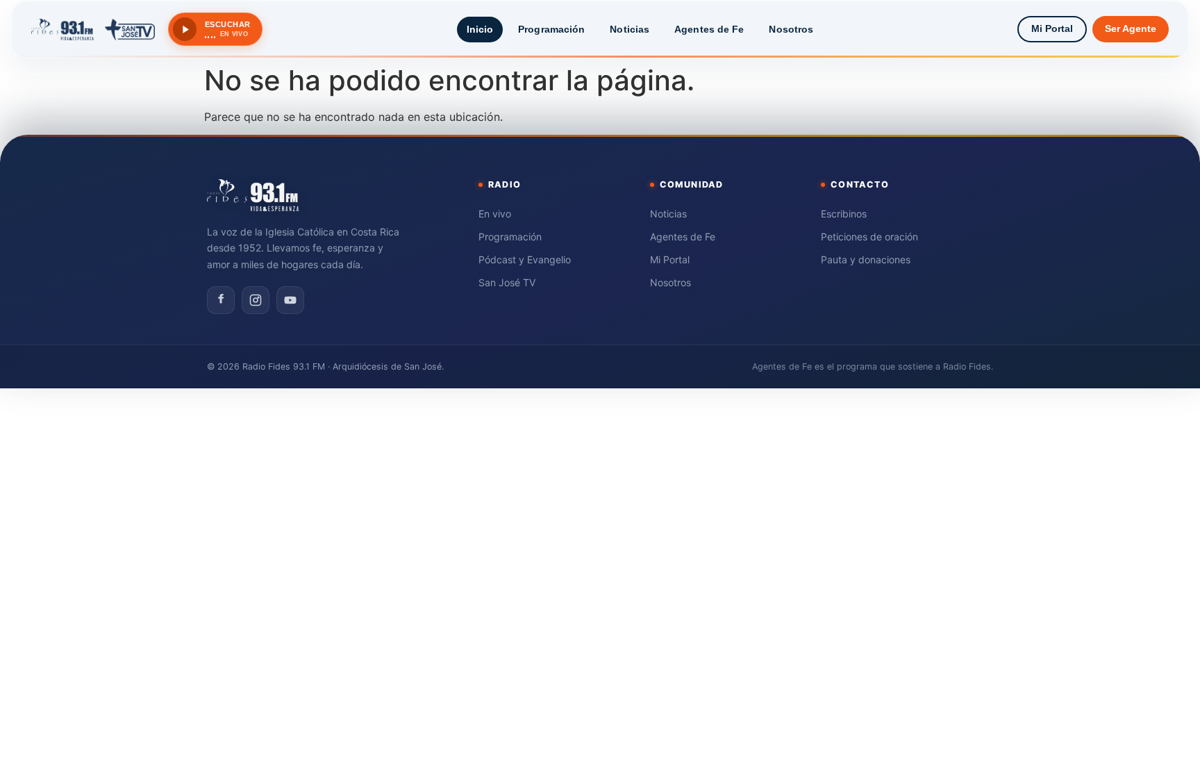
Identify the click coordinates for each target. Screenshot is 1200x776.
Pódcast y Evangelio (524, 259)
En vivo (494, 214)
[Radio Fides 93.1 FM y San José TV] (93, 29)
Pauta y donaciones (865, 259)
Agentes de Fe (709, 29)
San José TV (506, 282)
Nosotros (791, 29)
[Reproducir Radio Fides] (185, 29)
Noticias (629, 29)
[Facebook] (221, 300)
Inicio (480, 29)
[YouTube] (290, 300)
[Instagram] (255, 300)
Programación (551, 29)
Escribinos (844, 214)
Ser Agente (1130, 29)
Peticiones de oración (869, 236)
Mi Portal (1052, 29)
